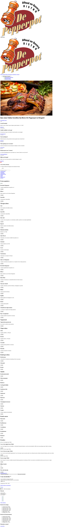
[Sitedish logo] (1, 487)
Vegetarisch (2, 172)
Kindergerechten (3, 174)
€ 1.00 (2, 420)
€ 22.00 (2, 201)
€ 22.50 (2, 189)
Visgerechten (2, 173)
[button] (35, 178)
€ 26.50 (2, 233)
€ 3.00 (2, 365)
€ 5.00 (2, 391)
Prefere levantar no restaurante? (5, 485)
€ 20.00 (2, 251)
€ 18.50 (2, 227)
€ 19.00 (2, 209)
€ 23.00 (2, 263)
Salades (1, 175)
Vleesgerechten (2, 171)
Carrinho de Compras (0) (4, 474)
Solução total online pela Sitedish (5, 527)
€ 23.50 (2, 281)
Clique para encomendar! (13, 474)
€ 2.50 (2, 376)
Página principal (3, 74)
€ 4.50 (2, 399)
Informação (10, 74)
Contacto (17, 74)
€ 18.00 (2, 311)
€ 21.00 (2, 239)
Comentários (14, 74)
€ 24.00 (2, 195)
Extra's (1, 176)
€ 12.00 (2, 472)
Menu (7, 74)
